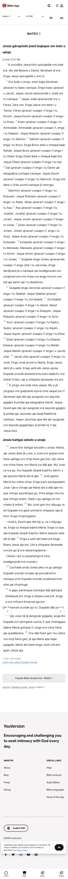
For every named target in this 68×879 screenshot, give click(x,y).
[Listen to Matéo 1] (51, 18)
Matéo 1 (6, 16)
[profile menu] (59, 6)
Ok (59, 847)
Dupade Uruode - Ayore (23, 687)
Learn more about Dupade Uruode (20, 662)
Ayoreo (6, 687)
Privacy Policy (22, 850)
